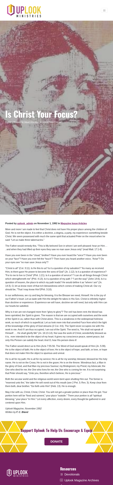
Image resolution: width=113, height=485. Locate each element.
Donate (56, 441)
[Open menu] (104, 10)
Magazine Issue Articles (25, 122)
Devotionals (72, 474)
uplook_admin (25, 223)
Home (8, 122)
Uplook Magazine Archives (81, 480)
